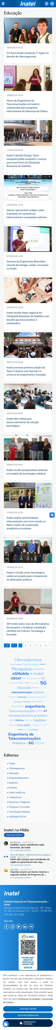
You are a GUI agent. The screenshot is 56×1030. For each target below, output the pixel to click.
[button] (28, 1023)
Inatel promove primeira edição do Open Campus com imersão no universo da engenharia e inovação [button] (26, 371)
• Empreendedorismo (18, 777)
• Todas (11, 763)
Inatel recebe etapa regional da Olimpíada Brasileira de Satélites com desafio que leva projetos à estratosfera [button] (28, 318)
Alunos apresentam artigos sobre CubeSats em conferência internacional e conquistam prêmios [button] (27, 213)
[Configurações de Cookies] (6, 1024)
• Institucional (14, 797)
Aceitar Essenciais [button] (28, 1015)
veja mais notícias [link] (14, 835)
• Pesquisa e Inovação (18, 806)
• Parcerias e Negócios (18, 802)
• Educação (13, 773)
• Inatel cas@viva (16, 792)
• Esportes (12, 782)
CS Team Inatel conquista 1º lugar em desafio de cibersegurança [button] (28, 54)
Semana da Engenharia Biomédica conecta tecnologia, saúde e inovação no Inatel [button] (27, 265)
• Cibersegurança (16, 768)
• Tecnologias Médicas (18, 811)
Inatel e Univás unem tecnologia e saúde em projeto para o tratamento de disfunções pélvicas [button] (27, 576)
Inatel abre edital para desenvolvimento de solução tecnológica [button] (23, 422)
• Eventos (12, 787)
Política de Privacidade (29, 998)
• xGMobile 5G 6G (16, 816)
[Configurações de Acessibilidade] (47, 4)
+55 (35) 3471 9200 (14, 914)
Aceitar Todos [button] (28, 1008)
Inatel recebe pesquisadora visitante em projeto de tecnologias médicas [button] (27, 471)
